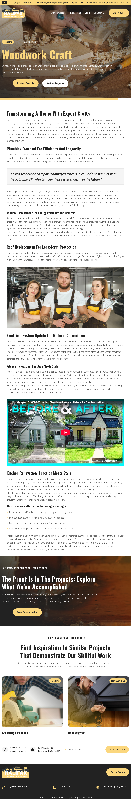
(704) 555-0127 (18, 747)
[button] (58, 12)
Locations (75, 12)
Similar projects (55, 83)
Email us (65, 786)
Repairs (8, 41)
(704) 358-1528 (18, 751)
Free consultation (27, 612)
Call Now (118, 12)
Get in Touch (117, 772)
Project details (25, 83)
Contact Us (99, 12)
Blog (87, 12)
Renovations (118, 680)
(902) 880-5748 (18, 786)
